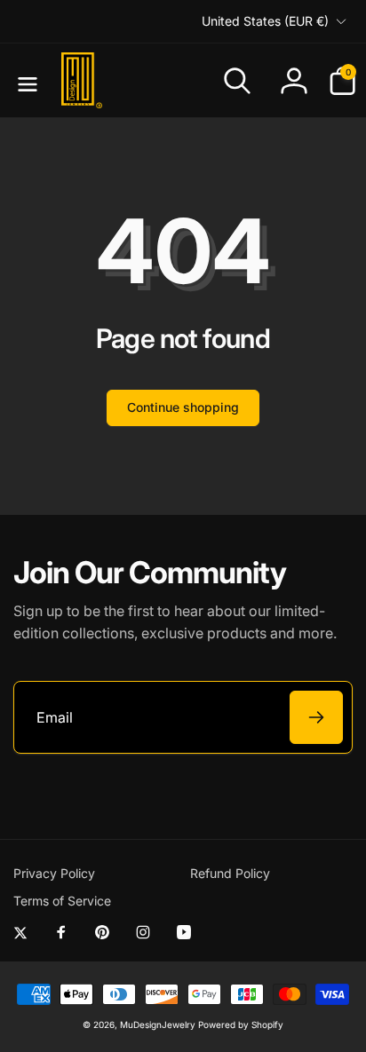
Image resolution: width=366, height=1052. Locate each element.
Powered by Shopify (240, 1024)
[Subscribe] (316, 717)
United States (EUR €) (265, 20)
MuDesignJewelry (157, 1024)
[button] (24, 80)
